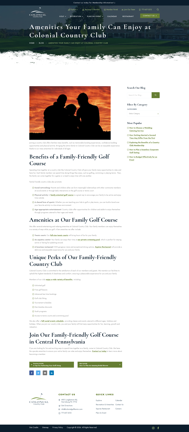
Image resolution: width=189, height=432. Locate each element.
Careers (118, 408)
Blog (41, 43)
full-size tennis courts (59, 235)
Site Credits (33, 427)
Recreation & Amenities (105, 404)
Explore (73, 9)
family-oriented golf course (61, 195)
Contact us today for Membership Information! (94, 3)
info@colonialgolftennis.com (71, 409)
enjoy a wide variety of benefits (59, 279)
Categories (132, 109)
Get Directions (66, 405)
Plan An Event (101, 413)
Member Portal (112, 9)
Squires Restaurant (103, 247)
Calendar (118, 400)
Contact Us (119, 404)
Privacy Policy (57, 427)
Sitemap (45, 427)
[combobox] (143, 114)
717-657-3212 (146, 9)
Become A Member (92, 9)
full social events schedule (52, 321)
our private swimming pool (89, 239)
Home (31, 43)
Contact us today (99, 351)
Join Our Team (129, 9)
